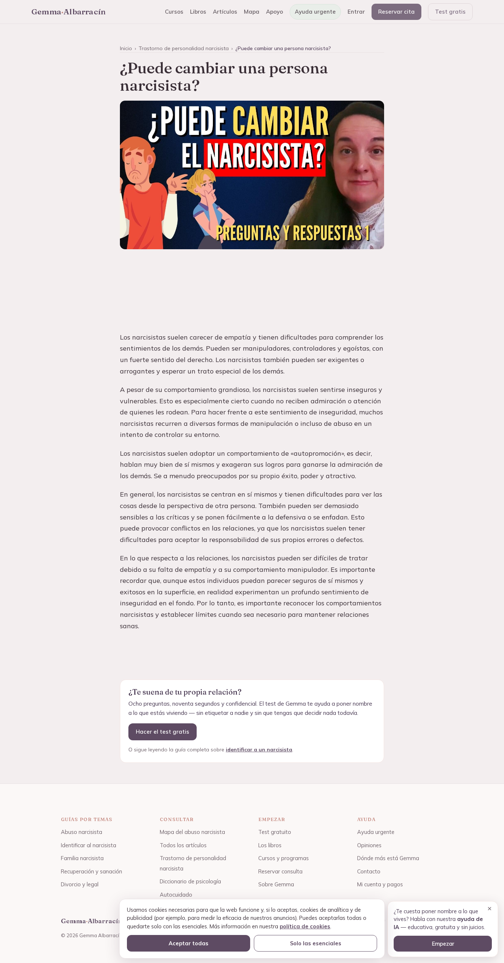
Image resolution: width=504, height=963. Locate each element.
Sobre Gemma (276, 884)
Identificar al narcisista (88, 845)
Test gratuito (274, 831)
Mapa (251, 11)
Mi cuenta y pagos (380, 884)
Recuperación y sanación (91, 871)
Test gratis (450, 11)
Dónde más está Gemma (388, 858)
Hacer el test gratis (162, 731)
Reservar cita (396, 11)
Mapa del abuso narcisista (192, 831)
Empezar (443, 943)
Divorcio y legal (80, 884)
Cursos (174, 11)
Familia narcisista (82, 858)
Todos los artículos (183, 845)
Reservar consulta (280, 871)
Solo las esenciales (315, 943)
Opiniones (369, 845)
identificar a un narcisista (259, 749)
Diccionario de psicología (190, 881)
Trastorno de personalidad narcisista (184, 48)
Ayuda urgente (315, 11)
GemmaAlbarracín (68, 11)
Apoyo (274, 11)
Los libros (270, 845)
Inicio (126, 48)
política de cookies (305, 926)
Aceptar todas (188, 943)
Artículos (225, 11)
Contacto (368, 871)
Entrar (356, 11)
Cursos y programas (283, 858)
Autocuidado (176, 894)
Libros (198, 11)
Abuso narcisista (81, 831)
